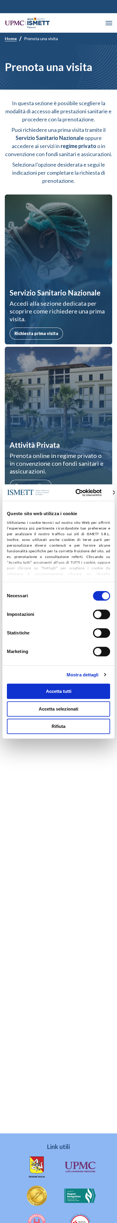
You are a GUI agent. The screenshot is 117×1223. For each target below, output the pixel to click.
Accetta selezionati (58, 708)
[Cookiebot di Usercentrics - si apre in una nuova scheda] (77, 493)
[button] (109, 23)
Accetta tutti (58, 691)
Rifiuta (58, 726)
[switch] (101, 614)
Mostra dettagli (83, 674)
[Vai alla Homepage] (27, 23)
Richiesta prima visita (36, 333)
